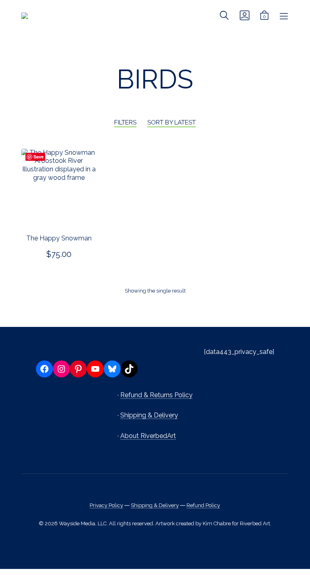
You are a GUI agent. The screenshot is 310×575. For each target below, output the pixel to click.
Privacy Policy (106, 505)
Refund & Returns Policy (156, 395)
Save (39, 157)
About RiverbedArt (148, 436)
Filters (125, 122)
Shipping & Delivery (149, 415)
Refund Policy (203, 505)
